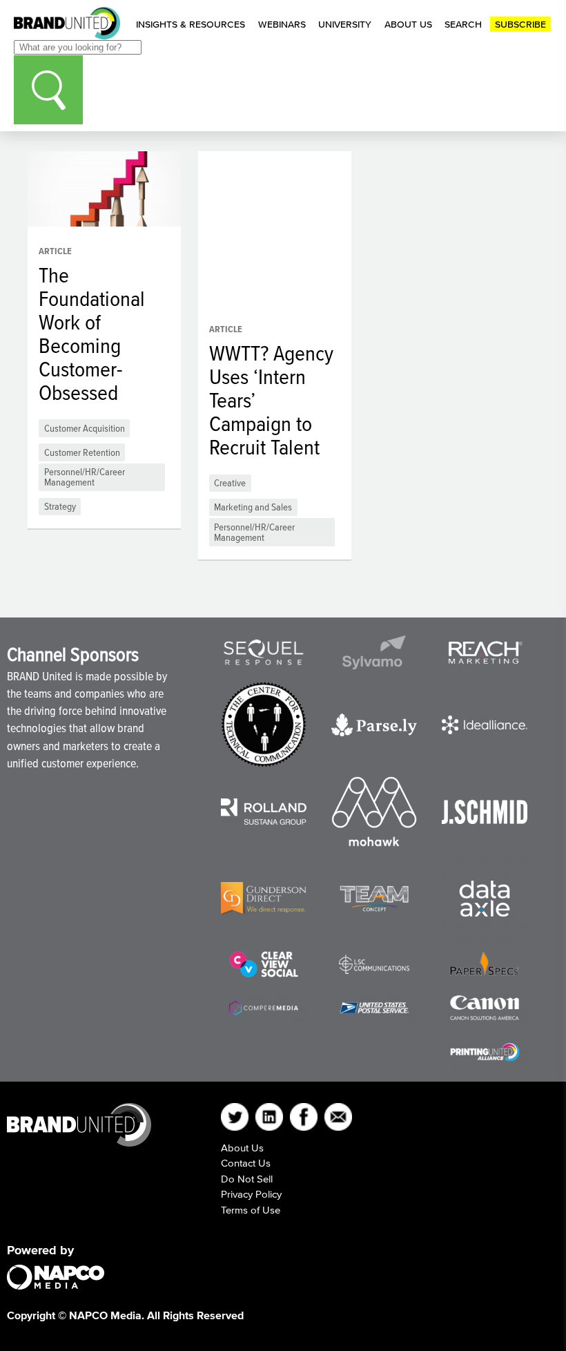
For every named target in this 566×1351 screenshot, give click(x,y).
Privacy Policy (251, 1194)
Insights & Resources (190, 24)
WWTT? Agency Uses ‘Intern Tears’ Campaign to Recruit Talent (271, 400)
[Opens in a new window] (263, 652)
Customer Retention (82, 452)
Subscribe (520, 24)
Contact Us (246, 1163)
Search (463, 24)
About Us (408, 24)
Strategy (60, 506)
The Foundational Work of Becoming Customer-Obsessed (92, 333)
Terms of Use (250, 1210)
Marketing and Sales (253, 506)
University (344, 24)
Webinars (282, 24)
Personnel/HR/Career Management (84, 477)
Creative (230, 482)
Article (55, 251)
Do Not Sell (247, 1179)
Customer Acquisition (84, 428)
